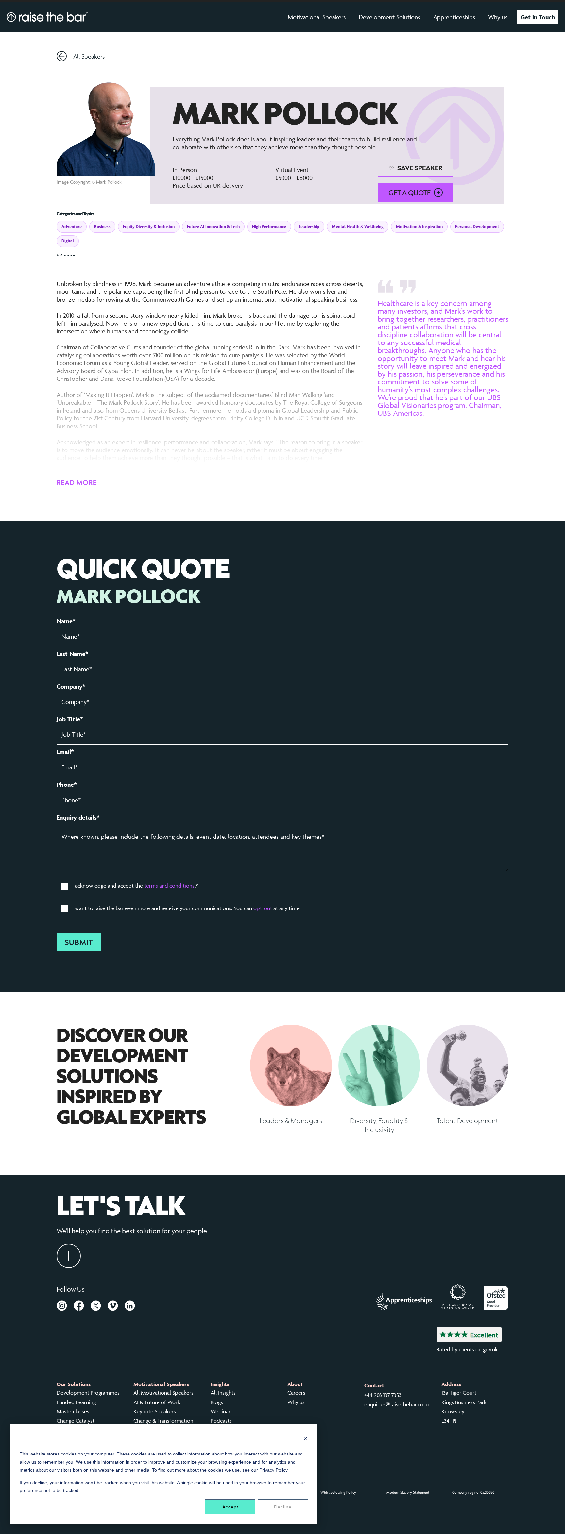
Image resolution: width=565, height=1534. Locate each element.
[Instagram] (62, 1307)
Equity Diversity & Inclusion (149, 226)
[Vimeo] (113, 1307)
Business (102, 226)
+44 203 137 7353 (383, 1395)
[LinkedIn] (130, 1307)
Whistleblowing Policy (338, 1492)
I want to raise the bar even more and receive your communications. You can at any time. (186, 908)
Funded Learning (76, 1402)
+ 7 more (66, 255)
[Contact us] (69, 1256)
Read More (77, 482)
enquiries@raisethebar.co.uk (397, 1404)
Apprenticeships (454, 17)
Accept (230, 1506)
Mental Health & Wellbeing (358, 226)
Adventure (71, 226)
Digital (67, 241)
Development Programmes (88, 1392)
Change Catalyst (75, 1421)
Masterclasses (73, 1411)
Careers (296, 1392)
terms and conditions (169, 885)
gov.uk (490, 1349)
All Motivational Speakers (163, 1392)
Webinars (222, 1411)
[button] (415, 168)
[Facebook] (79, 1307)
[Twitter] (96, 1307)
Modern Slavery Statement (407, 1492)
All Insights (223, 1392)
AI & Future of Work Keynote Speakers (156, 1407)
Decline (283, 1506)
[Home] (47, 17)
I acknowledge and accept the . (135, 885)
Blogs (217, 1402)
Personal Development (477, 226)
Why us (497, 17)
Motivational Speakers (317, 17)
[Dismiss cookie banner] (305, 1439)
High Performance (269, 226)
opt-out (262, 908)
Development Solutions (389, 17)
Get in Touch (538, 17)
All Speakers (89, 56)
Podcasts (221, 1421)
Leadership (309, 226)
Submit (79, 942)
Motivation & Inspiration (419, 226)
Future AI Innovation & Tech (213, 226)
